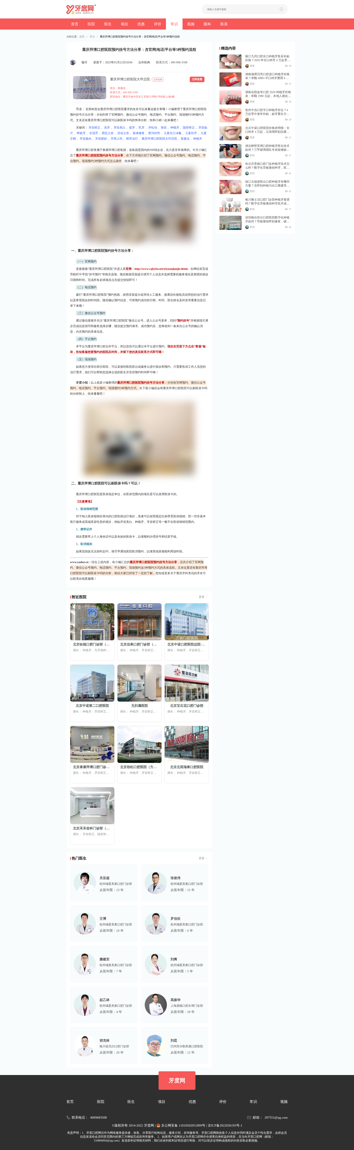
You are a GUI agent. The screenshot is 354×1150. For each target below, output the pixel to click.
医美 (224, 24)
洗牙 (107, 127)
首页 (74, 24)
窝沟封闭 (154, 133)
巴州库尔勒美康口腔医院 (187, 1046)
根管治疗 (132, 138)
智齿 (164, 127)
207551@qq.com (276, 1117)
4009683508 (98, 1117)
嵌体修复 (139, 133)
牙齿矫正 (94, 127)
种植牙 (174, 127)
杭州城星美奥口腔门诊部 (116, 883)
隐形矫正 (189, 127)
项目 (124, 24)
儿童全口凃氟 (172, 133)
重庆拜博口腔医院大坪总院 (130, 79)
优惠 (141, 24)
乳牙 (142, 127)
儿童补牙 (191, 133)
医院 (91, 24)
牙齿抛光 (85, 138)
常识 (174, 24)
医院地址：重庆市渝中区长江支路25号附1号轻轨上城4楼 (142, 96)
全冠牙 (93, 133)
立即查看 (197, 79)
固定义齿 (108, 133)
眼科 (207, 24)
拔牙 (132, 127)
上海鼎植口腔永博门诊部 (187, 1005)
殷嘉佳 (185, 138)
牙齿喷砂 (101, 138)
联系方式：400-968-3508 (171, 62)
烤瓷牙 (81, 133)
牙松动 (152, 127)
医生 (108, 24)
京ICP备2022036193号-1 (225, 1125)
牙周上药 (116, 138)
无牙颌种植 (101, 650)
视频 (191, 24)
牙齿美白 (119, 127)
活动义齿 (123, 133)
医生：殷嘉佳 (118, 88)
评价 (157, 24)
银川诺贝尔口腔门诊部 (114, 1046)
